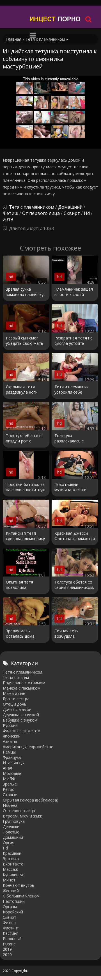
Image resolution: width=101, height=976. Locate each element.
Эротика (11, 858)
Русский (10, 725)
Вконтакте (13, 864)
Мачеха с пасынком (21, 688)
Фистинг (11, 928)
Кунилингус (13, 874)
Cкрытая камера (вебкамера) (30, 800)
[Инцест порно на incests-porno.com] (55, 19)
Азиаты (10, 741)
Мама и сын (14, 693)
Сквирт (72, 213)
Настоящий (14, 901)
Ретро (9, 789)
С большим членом (21, 896)
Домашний (71, 207)
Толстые (11, 832)
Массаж (10, 869)
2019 (8, 219)
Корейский (13, 912)
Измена (10, 805)
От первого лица (41, 213)
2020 (7, 954)
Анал (7, 768)
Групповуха (14, 821)
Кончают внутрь (18, 885)
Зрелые (10, 784)
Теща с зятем (16, 677)
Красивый (12, 853)
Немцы (9, 752)
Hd (87, 213)
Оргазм (10, 906)
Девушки (11, 826)
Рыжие (9, 944)
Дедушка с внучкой (21, 714)
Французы (12, 757)
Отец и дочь (14, 704)
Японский (11, 736)
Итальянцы (13, 762)
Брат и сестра (16, 698)
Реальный (12, 938)
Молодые (12, 773)
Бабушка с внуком (20, 720)
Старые (10, 794)
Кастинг (10, 933)
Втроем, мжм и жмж (22, 816)
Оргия (8, 842)
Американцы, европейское (28, 746)
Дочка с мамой (17, 709)
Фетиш (10, 213)
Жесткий (11, 890)
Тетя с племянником (31, 207)
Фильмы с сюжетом (21, 730)
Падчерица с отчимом (24, 682)
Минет (9, 880)
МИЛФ (9, 778)
